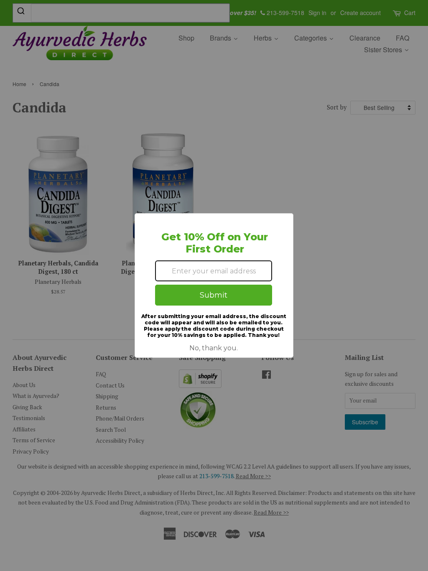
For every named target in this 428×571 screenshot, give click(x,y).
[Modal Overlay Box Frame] (214, 285)
